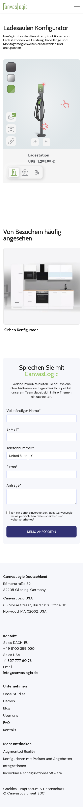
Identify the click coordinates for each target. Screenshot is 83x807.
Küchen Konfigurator (20, 329)
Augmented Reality (19, 751)
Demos (9, 701)
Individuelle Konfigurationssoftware (32, 773)
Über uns (10, 716)
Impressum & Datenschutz (42, 789)
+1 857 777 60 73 (17, 660)
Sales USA (11, 654)
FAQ (6, 723)
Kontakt (9, 730)
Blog (6, 708)
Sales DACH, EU (16, 642)
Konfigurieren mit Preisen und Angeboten (37, 759)
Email (7, 666)
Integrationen (14, 766)
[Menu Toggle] (77, 6)
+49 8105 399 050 (18, 648)
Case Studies (14, 694)
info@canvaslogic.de (20, 672)
